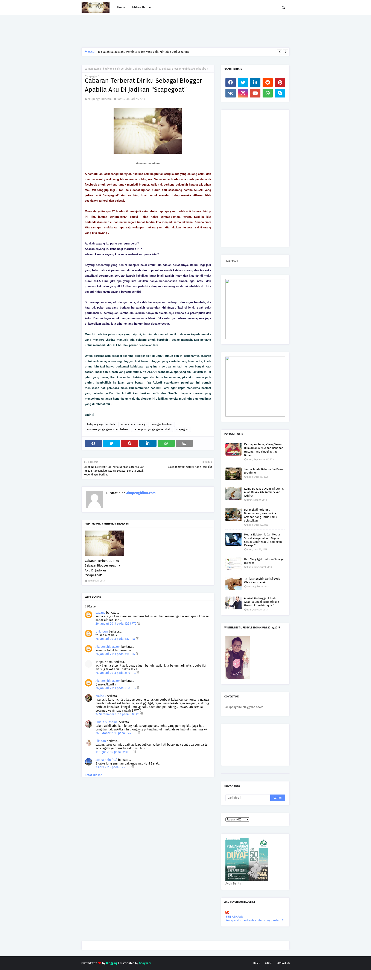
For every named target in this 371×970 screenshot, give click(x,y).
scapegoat (182, 429)
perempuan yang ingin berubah (152, 429)
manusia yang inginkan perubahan (107, 429)
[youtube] (255, 93)
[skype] (280, 93)
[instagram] (243, 93)
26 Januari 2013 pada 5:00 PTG (116, 673)
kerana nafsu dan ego (133, 424)
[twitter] (243, 82)
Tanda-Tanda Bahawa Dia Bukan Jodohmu (264, 471)
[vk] (230, 93)
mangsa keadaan (162, 424)
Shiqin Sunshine (107, 722)
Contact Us (283, 963)
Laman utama (93, 68)
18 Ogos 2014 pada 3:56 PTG (114, 752)
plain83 (101, 696)
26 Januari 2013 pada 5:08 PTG (116, 688)
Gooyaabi (145, 963)
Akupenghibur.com (100, 98)
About (268, 963)
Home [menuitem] (121, 7)
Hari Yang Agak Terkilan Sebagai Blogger (264, 561)
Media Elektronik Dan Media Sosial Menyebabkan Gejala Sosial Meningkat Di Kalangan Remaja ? (263, 540)
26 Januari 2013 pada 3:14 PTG (116, 654)
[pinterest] (280, 82)
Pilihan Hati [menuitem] (139, 7)
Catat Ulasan (93, 775)
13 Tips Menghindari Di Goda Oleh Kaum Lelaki (262, 580)
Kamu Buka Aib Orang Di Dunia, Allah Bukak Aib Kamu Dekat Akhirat (264, 492)
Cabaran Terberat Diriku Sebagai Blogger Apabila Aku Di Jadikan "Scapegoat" (102, 568)
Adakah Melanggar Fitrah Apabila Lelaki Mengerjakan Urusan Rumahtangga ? (261, 602)
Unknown (102, 631)
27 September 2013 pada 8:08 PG (118, 714)
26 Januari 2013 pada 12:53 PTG (116, 623)
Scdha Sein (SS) (106, 760)
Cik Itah (101, 741)
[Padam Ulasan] (138, 623)
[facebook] (230, 82)
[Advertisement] (159, 31)
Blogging (111, 963)
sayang (100, 613)
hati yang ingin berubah (117, 68)
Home (256, 963)
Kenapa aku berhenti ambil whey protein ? (254, 920)
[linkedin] (255, 82)
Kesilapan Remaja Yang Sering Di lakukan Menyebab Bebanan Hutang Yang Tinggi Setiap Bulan (263, 450)
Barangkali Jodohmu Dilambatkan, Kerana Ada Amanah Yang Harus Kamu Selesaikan (260, 515)
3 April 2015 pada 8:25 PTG (113, 767)
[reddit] (268, 82)
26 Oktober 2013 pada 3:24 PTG (116, 733)
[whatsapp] (268, 93)
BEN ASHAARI (234, 917)
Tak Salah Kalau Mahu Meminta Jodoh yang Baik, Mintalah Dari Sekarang (143, 51)
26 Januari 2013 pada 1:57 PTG (116, 639)
